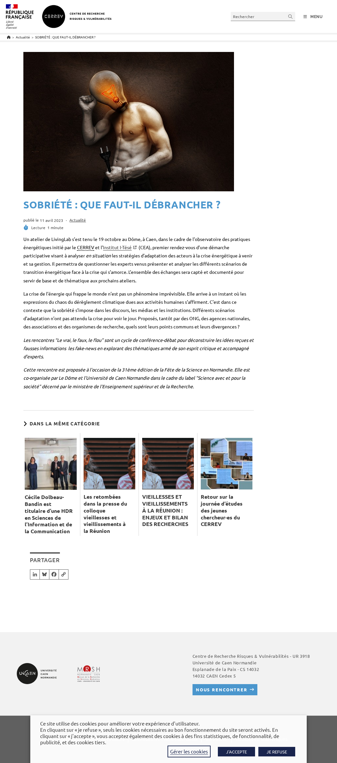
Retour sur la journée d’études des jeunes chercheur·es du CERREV (222, 510)
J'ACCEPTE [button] (236, 751)
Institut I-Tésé (117, 247)
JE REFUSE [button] (277, 751)
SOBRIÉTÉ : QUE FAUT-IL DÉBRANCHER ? (65, 37)
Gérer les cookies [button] (189, 751)
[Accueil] (9, 37)
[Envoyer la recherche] (290, 16)
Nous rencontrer (221, 689)
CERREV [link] (85, 247)
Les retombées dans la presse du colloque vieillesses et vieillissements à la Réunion (105, 513)
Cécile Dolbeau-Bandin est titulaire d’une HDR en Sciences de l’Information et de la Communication (49, 514)
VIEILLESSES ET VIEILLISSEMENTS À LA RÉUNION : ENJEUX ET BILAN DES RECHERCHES (165, 510)
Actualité (77, 220)
